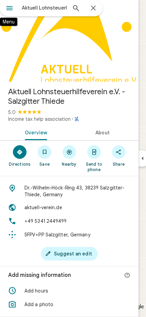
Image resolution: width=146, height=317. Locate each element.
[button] (69, 291)
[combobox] (44, 8)
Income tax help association (39, 119)
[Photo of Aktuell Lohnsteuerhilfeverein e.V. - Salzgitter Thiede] (69, 41)
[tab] (34, 132)
